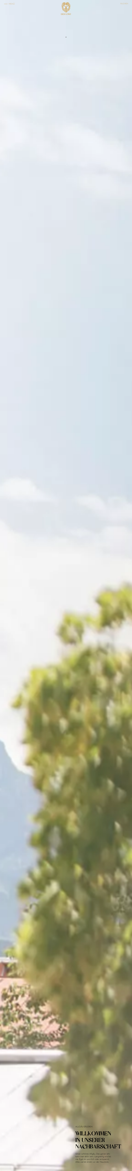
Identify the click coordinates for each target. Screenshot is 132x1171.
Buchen (124, 3)
